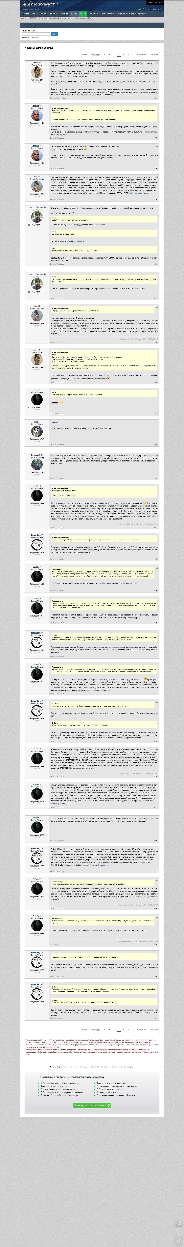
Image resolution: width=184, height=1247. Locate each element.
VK (150, 9)
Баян (36, 422)
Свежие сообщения (108, 14)
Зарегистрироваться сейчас (91, 1105)
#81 (155, 298)
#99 (155, 945)
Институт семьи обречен (84, 18)
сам (35, 177)
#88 (155, 559)
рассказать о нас (34, 9)
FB (145, 9)
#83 (155, 382)
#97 (155, 872)
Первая (84, 55)
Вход (160, 2)
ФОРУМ (83, 14)
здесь (59, 1047)
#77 (155, 138)
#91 (155, 657)
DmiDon (35, 106)
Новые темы (93, 14)
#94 (155, 776)
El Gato (36, 486)
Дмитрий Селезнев (35, 207)
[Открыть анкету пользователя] (37, 77)
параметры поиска (30, 37)
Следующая (141, 55)
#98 (155, 908)
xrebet (35, 62)
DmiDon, (55, 422)
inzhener (35, 784)
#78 (155, 169)
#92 (155, 693)
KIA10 (35, 916)
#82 (155, 342)
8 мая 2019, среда (57, 138)
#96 (155, 841)
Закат (35, 390)
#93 (155, 741)
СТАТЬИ (35, 14)
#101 (155, 1019)
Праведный (35, 455)
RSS (160, 9)
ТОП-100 (74, 14)
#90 (155, 622)
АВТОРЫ (44, 14)
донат (139, 9)
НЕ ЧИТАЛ (53, 14)
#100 (155, 977)
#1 (156, 98)
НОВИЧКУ (64, 14)
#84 (155, 414)
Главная (24, 18)
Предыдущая (95, 55)
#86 (155, 478)
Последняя (154, 55)
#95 (155, 807)
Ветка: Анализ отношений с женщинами (132, 14)
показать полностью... (140, 193)
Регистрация (152, 2)
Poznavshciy (35, 535)
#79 (155, 200)
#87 (155, 527)
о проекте (25, 9)
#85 (155, 445)
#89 (155, 591)
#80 (155, 264)
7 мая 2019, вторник (58, 98)
